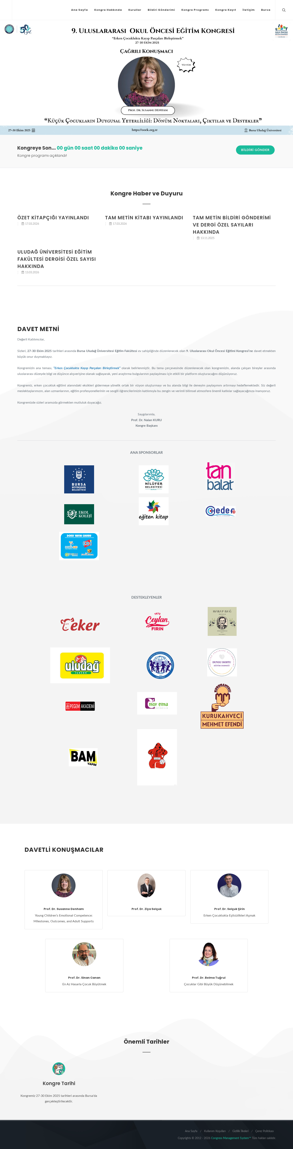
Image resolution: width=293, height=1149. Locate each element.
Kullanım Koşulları (215, 1131)
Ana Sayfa (191, 1131)
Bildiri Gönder (255, 150)
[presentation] (3, 77)
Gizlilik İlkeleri (240, 1131)
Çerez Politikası (264, 1131)
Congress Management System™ (231, 1138)
